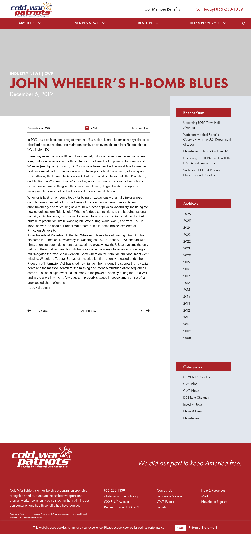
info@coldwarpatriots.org (121, 496)
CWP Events (165, 501)
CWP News (191, 390)
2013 (186, 303)
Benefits (162, 507)
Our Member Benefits (162, 9)
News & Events (193, 411)
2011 (186, 317)
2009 (187, 331)
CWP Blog (190, 383)
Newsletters (191, 418)
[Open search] (244, 23)
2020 (187, 255)
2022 (187, 241)
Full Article (43, 287)
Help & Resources (213, 490)
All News (88, 310)
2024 (187, 227)
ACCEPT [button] (180, 527)
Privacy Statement (202, 527)
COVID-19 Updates (196, 377)
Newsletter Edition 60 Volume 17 (205, 151)
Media (205, 496)
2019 (186, 262)
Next (140, 310)
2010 (186, 324)
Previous (40, 310)
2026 (187, 213)
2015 (186, 289)
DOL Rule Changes (196, 397)
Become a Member (170, 496)
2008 (187, 338)
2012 (186, 310)
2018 (186, 269)
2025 (187, 220)
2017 (186, 276)
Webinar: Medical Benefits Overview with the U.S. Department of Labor (207, 139)
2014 (186, 296)
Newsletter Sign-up (214, 501)
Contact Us (164, 490)
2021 (186, 248)
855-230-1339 (114, 490)
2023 (187, 234)
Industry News (192, 404)
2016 (186, 282)
